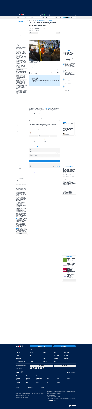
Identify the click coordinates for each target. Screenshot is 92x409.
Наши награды (18, 355)
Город (31, 355)
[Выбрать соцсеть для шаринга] (59, 33)
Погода (34, 12)
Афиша (37, 12)
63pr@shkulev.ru (59, 393)
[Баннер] (66, 17)
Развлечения (56, 358)
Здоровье (31, 361)
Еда (30, 358)
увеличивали (39, 125)
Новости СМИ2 (32, 172)
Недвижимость (19, 12)
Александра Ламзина (36, 131)
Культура (44, 353)
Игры (52, 12)
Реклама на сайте (19, 350)
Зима (43, 350)
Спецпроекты (66, 358)
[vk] (33, 368)
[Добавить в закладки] (57, 33)
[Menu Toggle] (17, 15)
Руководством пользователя (51, 395)
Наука (44, 358)
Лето (43, 355)
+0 (56, 158)
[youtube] (43, 368)
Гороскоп (41, 12)
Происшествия (56, 355)
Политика (55, 353)
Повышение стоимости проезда (44, 135)
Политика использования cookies (51, 400)
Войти (32, 166)
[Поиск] (70, 15)
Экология (66, 355)
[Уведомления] (73, 15)
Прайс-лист (18, 352)
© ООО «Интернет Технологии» (20, 405)
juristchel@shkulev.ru (38, 398)
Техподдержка (18, 358)
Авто (31, 350)
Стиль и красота (67, 352)
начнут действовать (33, 67)
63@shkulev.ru (27, 397)
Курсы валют (45, 12)
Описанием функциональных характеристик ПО (53, 396)
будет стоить (36, 70)
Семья (55, 361)
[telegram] (31, 368)
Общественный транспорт (33, 135)
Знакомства (29, 12)
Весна (31, 353)
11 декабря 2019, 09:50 (32, 30)
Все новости (21, 21)
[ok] (36, 368)
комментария (34, 32)
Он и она (55, 350)
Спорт (65, 350)
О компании (18, 353)
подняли (30, 129)
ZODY (49, 12)
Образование (45, 361)
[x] (41, 368)
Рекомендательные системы (50, 401)
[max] (38, 368)
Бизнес (31, 352)
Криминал (44, 352)
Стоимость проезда (53, 135)
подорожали (34, 128)
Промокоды (25, 12)
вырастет (48, 108)
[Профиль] (75, 15)
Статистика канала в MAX (20, 361)
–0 (59, 158)
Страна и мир (66, 353)
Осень (55, 352)
